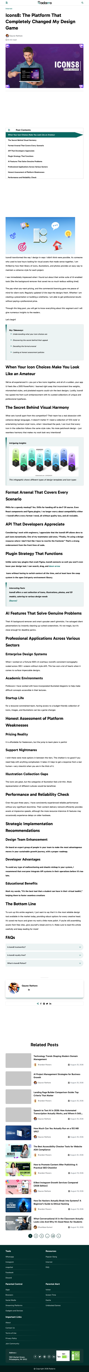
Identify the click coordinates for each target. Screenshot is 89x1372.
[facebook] (41, 1003)
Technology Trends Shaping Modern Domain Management (56, 1058)
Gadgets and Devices (14, 1311)
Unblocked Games (53, 1305)
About (8, 1322)
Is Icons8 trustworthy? (16, 947)
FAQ (47, 1267)
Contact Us (10, 1328)
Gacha (48, 1300)
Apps (8, 1290)
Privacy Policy (11, 1338)
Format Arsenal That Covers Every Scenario (26, 145)
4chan (48, 1290)
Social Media (11, 1300)
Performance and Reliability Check (22, 177)
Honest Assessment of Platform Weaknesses (26, 172)
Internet (9, 8)
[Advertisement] (44, 110)
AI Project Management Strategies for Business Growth (57, 1076)
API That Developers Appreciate (21, 151)
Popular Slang (51, 1257)
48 (53, 1236)
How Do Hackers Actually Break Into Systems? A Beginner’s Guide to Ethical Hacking (57, 1202)
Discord (9, 1278)
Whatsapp (10, 1257)
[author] (7, 35)
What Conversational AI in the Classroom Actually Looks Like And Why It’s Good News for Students (58, 1220)
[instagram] (49, 1356)
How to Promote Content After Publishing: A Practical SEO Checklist (56, 1166)
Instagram (10, 1262)
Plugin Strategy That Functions (20, 156)
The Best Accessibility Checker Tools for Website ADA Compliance (58, 1148)
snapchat (9, 1267)
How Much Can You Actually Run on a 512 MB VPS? (56, 1130)
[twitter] (47, 1003)
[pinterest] (44, 1003)
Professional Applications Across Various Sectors (28, 167)
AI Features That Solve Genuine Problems (25, 161)
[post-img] (44, 66)
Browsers (9, 1295)
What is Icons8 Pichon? (16, 963)
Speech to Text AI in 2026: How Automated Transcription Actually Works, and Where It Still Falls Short (57, 1112)
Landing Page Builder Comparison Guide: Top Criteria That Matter (56, 1094)
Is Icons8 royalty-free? (16, 955)
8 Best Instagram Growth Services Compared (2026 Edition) (56, 1184)
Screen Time (51, 1295)
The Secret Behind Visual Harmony (22, 140)
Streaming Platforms (14, 1305)
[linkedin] (29, 989)
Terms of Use (11, 1333)
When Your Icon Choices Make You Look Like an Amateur (31, 135)
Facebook (9, 1272)
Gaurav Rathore (30, 985)
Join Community (12, 1343)
